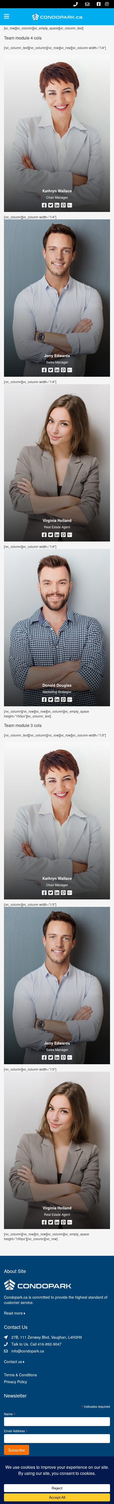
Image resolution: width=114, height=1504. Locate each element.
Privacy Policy (15, 1381)
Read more (14, 1313)
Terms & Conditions (20, 1374)
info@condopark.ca (27, 1351)
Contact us (13, 1361)
